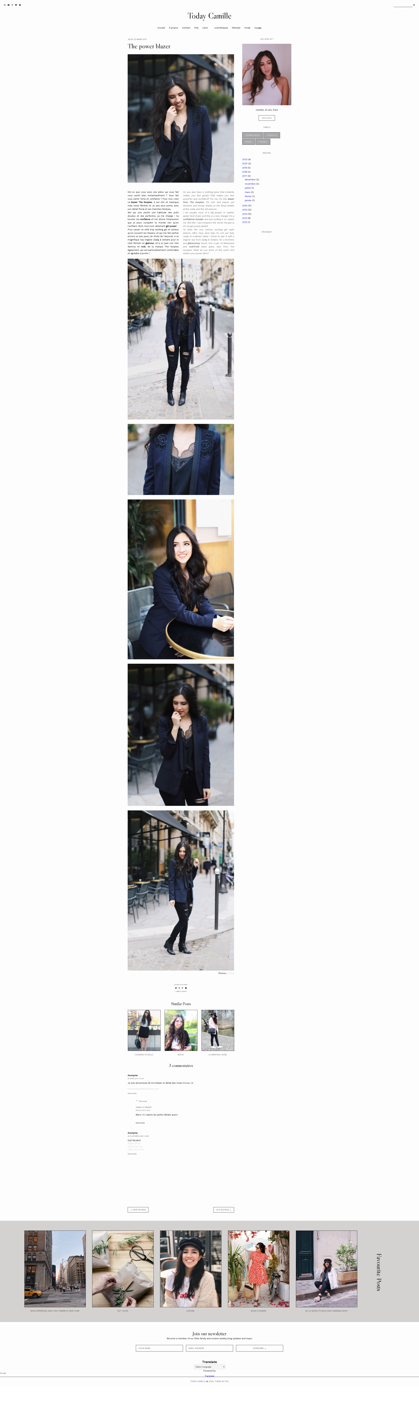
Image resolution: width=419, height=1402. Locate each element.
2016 (245, 205)
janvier (248, 200)
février (248, 196)
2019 (245, 168)
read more (267, 118)
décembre (250, 179)
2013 (245, 218)
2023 (245, 159)
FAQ (196, 28)
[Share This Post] (179, 988)
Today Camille (209, 15)
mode (247, 28)
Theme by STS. (222, 1381)
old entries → (223, 1210)
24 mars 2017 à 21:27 (136, 1078)
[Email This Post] (186, 988)
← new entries (138, 1210)
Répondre (132, 1093)
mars (248, 192)
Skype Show (134, 1143)
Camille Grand (144, 1107)
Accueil (161, 28)
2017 (245, 176)
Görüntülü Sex (135, 1146)
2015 (245, 210)
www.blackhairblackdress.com (143, 1089)
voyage (258, 28)
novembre (250, 184)
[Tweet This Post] (176, 988)
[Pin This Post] (182, 988)
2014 (245, 214)
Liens (205, 28)
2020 (245, 163)
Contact (186, 28)
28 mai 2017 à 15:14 (143, 1110)
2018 (245, 172)
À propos (173, 28)
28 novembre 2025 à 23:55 (138, 1136)
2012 (245, 222)
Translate (209, 1376)
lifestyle (236, 28)
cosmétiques (221, 28)
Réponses (143, 1101)
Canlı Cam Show (136, 1149)
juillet (248, 188)
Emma (230, 973)
